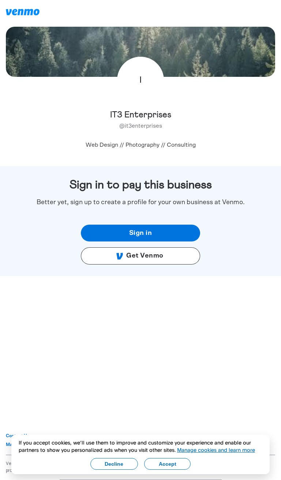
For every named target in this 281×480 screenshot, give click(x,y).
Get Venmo (145, 255)
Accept (167, 464)
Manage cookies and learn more (216, 450)
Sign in (140, 233)
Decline (114, 464)
